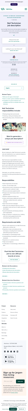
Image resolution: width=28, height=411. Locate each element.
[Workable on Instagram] (17, 352)
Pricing (3, 309)
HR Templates (12, 15)
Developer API (13, 315)
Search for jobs (13, 318)
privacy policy (14, 392)
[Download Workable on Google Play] (9, 361)
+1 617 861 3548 (13, 343)
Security (3, 321)
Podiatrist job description (9, 268)
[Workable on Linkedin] (5, 352)
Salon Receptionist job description (11, 270)
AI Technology (5, 315)
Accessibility (4, 335)
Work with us (4, 330)
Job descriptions (20, 15)
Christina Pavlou (14, 59)
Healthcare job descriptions (14, 17)
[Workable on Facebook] (8, 352)
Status (3, 338)
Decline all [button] (21, 409)
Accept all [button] (13, 409)
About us (4, 327)
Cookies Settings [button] (5, 409)
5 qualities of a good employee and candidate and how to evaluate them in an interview (13, 102)
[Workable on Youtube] (11, 352)
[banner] (14, 140)
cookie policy (15, 406)
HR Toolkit (5, 15)
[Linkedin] (13, 64)
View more (4, 276)
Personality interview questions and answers (14, 290)
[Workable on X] (14, 352)
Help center (13, 309)
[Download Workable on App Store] (9, 357)
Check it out (14, 4)
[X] (15, 64)
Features (4, 312)
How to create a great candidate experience (14, 98)
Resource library (14, 312)
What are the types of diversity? (11, 97)
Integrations (4, 318)
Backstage (4, 332)
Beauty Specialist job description (11, 272)
